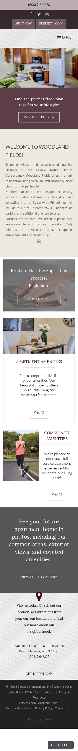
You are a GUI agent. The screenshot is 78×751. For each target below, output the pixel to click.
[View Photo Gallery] (39, 577)
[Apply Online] (39, 299)
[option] (39, 69)
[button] (6, 66)
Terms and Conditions (19, 708)
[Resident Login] (51, 24)
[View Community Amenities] (57, 494)
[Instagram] (47, 14)
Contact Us (62, 708)
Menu (68, 37)
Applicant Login (47, 703)
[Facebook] (31, 14)
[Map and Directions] (39, 674)
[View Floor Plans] (39, 117)
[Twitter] (39, 14)
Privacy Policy (43, 708)
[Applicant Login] (23, 24)
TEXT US (63, 745)
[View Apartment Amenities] (39, 412)
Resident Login (27, 703)
